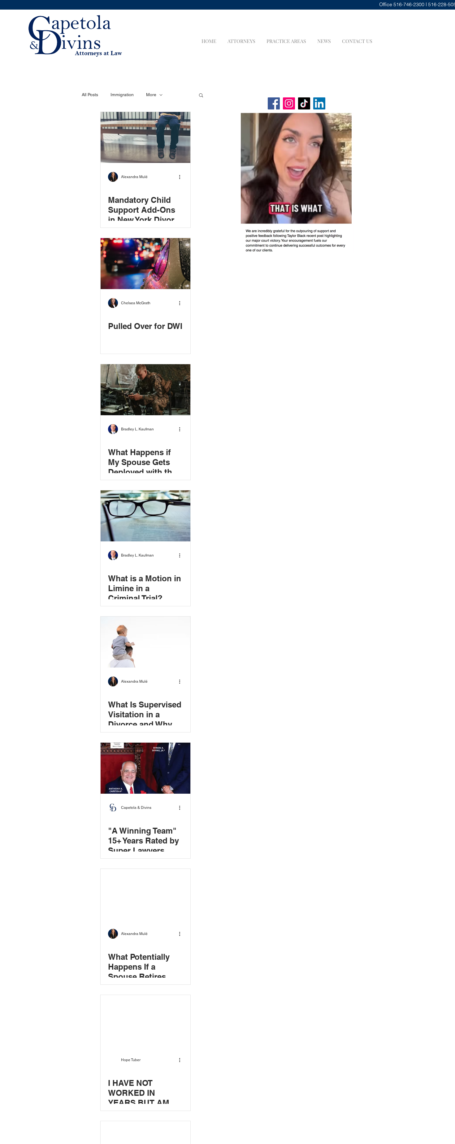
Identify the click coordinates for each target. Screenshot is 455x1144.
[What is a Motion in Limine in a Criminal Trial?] (145, 515)
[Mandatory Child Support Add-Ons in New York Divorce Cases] (145, 137)
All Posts (90, 94)
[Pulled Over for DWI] (145, 263)
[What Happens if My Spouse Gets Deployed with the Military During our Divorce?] (145, 389)
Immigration (122, 94)
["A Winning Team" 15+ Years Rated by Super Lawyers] (145, 768)
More (151, 94)
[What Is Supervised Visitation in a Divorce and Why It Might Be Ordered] (145, 642)
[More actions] (182, 177)
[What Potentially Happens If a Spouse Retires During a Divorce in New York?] (145, 894)
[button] (286, 38)
